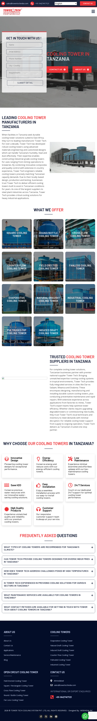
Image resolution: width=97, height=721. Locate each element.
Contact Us (8, 645)
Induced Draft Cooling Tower (62, 650)
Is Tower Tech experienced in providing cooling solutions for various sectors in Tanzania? (45, 584)
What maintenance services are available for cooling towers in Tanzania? (42, 596)
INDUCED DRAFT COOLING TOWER (48, 332)
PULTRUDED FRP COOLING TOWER (17, 332)
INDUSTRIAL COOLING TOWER (80, 299)
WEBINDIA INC (86, 710)
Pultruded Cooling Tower (60, 660)
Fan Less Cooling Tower (14, 700)
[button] (88, 3)
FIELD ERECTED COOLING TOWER (48, 267)
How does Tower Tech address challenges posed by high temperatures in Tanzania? (46, 572)
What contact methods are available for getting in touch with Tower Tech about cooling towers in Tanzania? (45, 608)
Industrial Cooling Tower (60, 664)
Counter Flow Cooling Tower (62, 655)
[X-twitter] (46, 716)
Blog (6, 660)
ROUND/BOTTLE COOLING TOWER (48, 234)
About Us (7, 641)
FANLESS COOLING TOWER (80, 267)
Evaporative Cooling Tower (61, 641)
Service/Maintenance (12, 655)
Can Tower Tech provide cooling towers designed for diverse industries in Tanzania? (47, 560)
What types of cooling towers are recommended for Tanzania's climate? (41, 548)
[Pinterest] (56, 716)
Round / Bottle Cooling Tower (16, 695)
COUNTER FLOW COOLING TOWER (17, 267)
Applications (9, 650)
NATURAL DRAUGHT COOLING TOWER (48, 299)
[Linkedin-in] (51, 716)
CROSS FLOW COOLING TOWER (80, 234)
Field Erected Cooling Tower (15, 681)
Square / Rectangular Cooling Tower (18, 685)
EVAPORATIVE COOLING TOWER (17, 299)
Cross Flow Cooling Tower (14, 690)
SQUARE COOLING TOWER (17, 234)
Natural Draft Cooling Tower (62, 645)
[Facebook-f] (41, 716)
